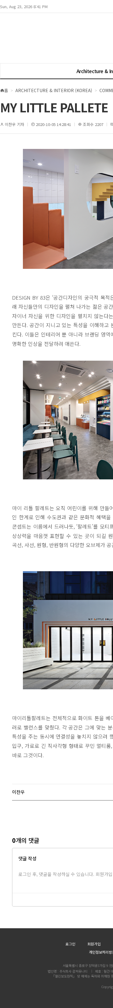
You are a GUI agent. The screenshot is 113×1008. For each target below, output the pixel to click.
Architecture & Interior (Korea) (53, 90)
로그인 (70, 943)
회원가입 (94, 943)
